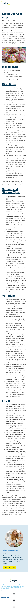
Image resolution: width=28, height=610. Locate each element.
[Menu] (26, 2)
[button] (23, 3)
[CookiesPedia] (6, 3)
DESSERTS (6, 517)
